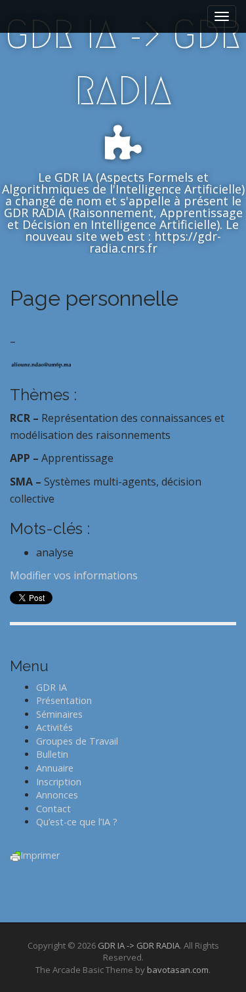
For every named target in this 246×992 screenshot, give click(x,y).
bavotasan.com (178, 970)
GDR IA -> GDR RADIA (123, 62)
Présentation (64, 700)
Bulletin (52, 754)
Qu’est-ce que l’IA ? (76, 822)
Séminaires (59, 714)
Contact (53, 808)
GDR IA (51, 687)
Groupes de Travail (77, 741)
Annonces (57, 795)
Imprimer (40, 855)
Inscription (58, 781)
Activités (54, 727)
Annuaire (54, 768)
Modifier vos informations (74, 575)
